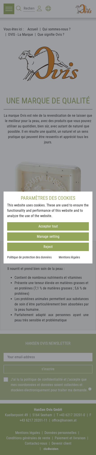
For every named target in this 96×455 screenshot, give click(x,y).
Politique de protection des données (29, 257)
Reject (48, 247)
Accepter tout (48, 226)
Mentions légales (69, 257)
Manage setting (48, 236)
